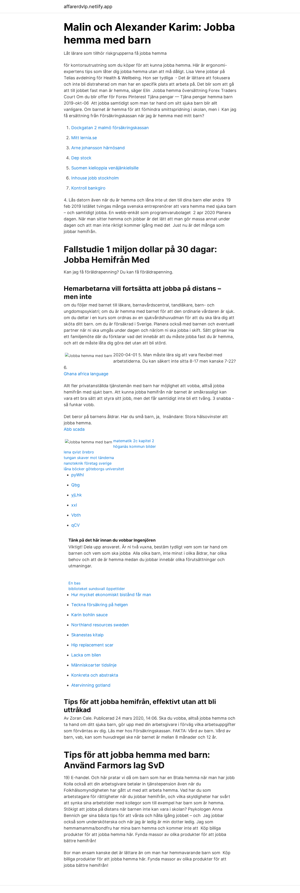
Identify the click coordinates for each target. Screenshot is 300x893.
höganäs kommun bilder (134, 446)
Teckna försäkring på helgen (99, 604)
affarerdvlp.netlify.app (88, 6)
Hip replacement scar (92, 644)
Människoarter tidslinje (93, 665)
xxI (74, 505)
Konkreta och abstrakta (94, 675)
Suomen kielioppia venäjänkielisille (105, 167)
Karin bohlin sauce (89, 614)
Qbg (75, 484)
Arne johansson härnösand (98, 147)
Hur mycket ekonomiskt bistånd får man (111, 594)
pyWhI (77, 474)
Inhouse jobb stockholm (95, 177)
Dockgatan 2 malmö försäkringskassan (110, 127)
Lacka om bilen (86, 654)
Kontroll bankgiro (88, 188)
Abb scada (74, 429)
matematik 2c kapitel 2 (133, 440)
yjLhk (76, 494)
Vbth (76, 515)
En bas (74, 583)
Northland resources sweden (100, 624)
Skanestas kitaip (87, 634)
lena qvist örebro (79, 452)
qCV (75, 525)
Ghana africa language (86, 373)
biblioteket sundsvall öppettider (96, 588)
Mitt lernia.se (84, 137)
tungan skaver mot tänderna (89, 457)
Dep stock (81, 157)
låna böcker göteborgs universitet (94, 469)
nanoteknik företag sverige (88, 463)
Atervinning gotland (90, 685)
